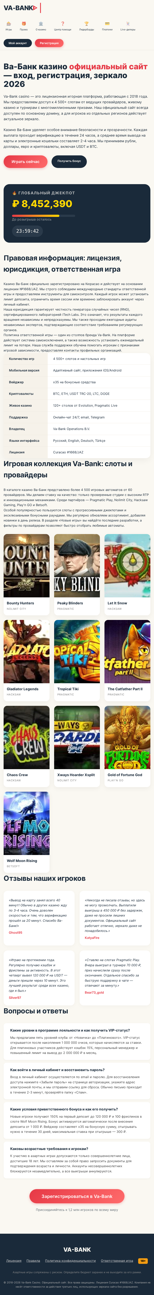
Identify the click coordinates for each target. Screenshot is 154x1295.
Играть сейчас (26, 161)
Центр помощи (62, 26)
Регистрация (49, 43)
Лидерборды (86, 26)
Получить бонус (69, 161)
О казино (41, 26)
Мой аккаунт (18, 43)
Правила (33, 1261)
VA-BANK (20, 8)
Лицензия (13, 1261)
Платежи (107, 26)
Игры (9, 26)
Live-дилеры (128, 26)
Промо (24, 26)
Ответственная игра (117, 1261)
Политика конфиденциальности (70, 1261)
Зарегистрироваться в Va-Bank (77, 1196)
